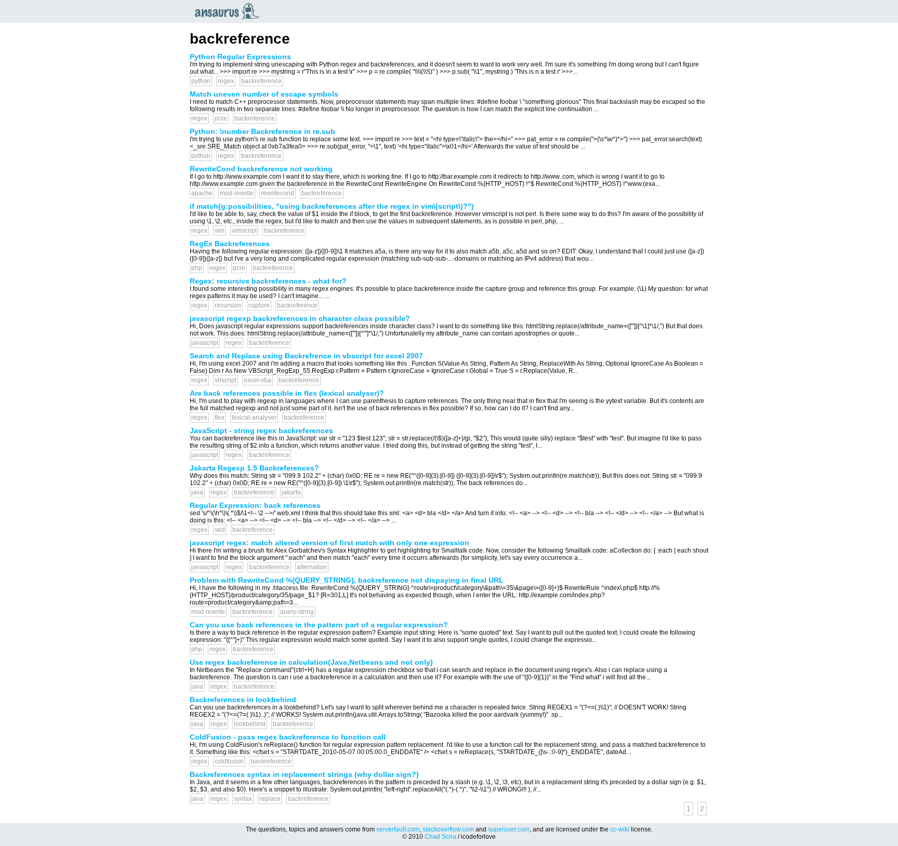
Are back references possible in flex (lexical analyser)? (287, 393)
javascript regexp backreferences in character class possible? (300, 318)
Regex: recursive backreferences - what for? (268, 281)
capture (259, 305)
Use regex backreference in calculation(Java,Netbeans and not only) (311, 662)
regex (226, 81)
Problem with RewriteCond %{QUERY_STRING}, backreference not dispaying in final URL (347, 580)
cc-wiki (619, 829)
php (196, 268)
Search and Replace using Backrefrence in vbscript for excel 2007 (306, 356)
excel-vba (257, 380)
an (230, 11)
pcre (221, 118)
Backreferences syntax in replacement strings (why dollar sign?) (304, 774)
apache (202, 193)
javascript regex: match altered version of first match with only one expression (329, 543)
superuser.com (509, 829)
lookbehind (250, 724)
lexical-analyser (254, 417)
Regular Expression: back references (255, 505)
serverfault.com (397, 829)
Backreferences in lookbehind (243, 699)
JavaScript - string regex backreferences (261, 430)
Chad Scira (440, 836)
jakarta (291, 492)
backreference (261, 81)
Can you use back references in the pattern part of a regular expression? (319, 625)
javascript (204, 342)
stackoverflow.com (448, 829)
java (197, 492)
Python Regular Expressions (240, 56)
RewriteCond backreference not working (261, 169)
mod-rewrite (237, 193)
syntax (243, 798)
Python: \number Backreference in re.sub (262, 131)
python (200, 81)
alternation (312, 567)
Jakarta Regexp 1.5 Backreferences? (254, 468)
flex (219, 417)
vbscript (225, 380)
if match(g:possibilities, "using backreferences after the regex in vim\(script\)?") (332, 206)
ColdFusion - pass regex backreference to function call (288, 737)
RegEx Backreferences (230, 243)
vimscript (244, 230)
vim (219, 230)
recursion (228, 305)
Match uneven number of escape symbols (264, 94)
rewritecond (277, 193)
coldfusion (229, 761)
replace (270, 798)
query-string (297, 611)
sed (220, 529)
